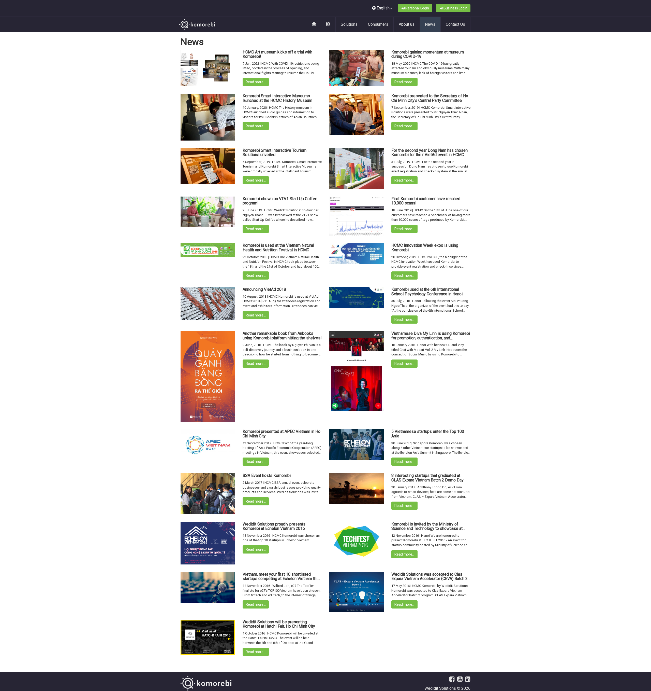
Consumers (378, 24)
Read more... (256, 82)
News (430, 24)
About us (407, 24)
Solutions (349, 24)
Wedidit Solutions (440, 688)
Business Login (455, 8)
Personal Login (417, 8)
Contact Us (455, 24)
